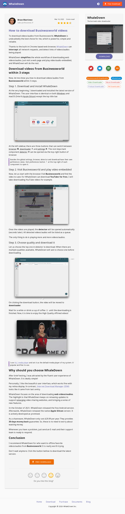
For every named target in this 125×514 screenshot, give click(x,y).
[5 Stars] (57, 475)
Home (39, 501)
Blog (88, 501)
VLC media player (22, 362)
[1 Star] (29, 475)
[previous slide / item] (10, 278)
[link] (117, 68)
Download (104, 56)
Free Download (114, 4)
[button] (40, 298)
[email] (99, 68)
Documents (77, 501)
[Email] (91, 68)
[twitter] (91, 68)
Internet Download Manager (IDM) (53, 386)
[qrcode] (108, 68)
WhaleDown (62, 46)
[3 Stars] (43, 475)
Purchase (63, 501)
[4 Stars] (50, 475)
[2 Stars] (36, 475)
